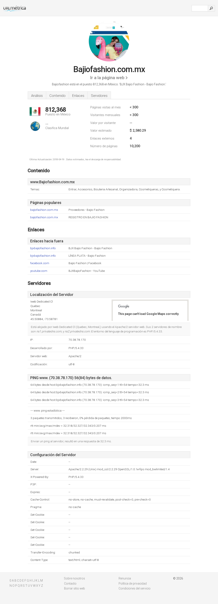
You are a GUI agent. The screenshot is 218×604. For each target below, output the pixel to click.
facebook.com (39, 263)
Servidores (99, 95)
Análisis (37, 95)
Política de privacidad (133, 583)
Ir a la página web (107, 77)
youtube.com (38, 270)
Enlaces (78, 95)
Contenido (57, 95)
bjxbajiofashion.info (43, 248)
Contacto (70, 583)
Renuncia (125, 578)
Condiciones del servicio (135, 588)
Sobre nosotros (74, 578)
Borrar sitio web (74, 588)
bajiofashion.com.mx (44, 209)
